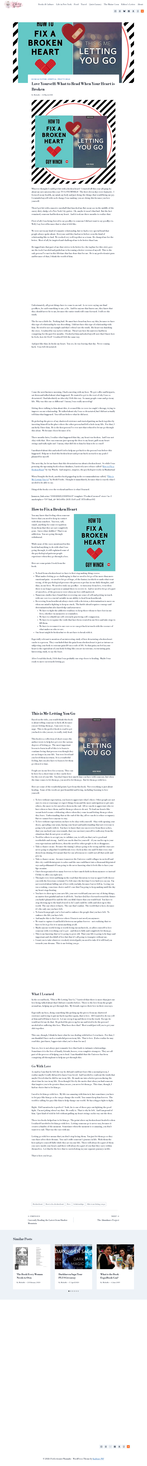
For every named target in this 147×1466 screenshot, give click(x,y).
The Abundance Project (108, 1218)
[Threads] (120, 11)
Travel (84, 4)
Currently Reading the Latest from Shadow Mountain (47, 1220)
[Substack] (142, 11)
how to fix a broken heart (54, 1204)
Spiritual (52, 79)
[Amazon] (133, 11)
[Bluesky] (124, 11)
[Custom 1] (128, 1447)
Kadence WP (98, 1459)
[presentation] (31, 1256)
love (69, 1204)
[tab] (68, 1291)
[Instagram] (115, 11)
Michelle (37, 95)
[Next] (130, 1267)
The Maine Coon (111, 4)
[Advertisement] (73, 281)
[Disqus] (73, 1336)
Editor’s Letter (128, 4)
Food (76, 4)
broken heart (38, 1204)
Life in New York (64, 4)
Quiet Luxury (95, 4)
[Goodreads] (138, 11)
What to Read (64, 79)
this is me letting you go (96, 1204)
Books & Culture (46, 4)
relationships (78, 1204)
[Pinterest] (129, 11)
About (140, 4)
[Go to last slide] (16, 1267)
